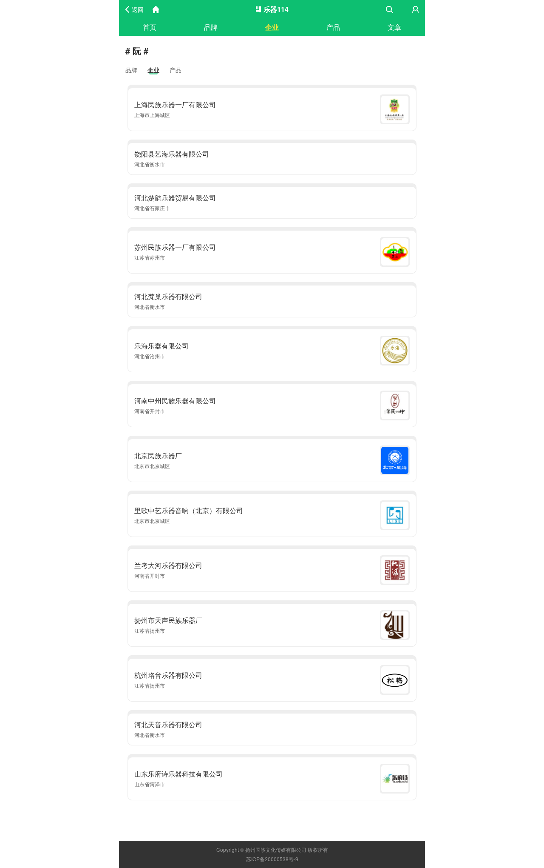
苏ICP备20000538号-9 (272, 858)
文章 (394, 27)
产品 (333, 27)
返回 (138, 9)
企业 (272, 27)
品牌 (211, 27)
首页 (149, 27)
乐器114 (276, 9)
